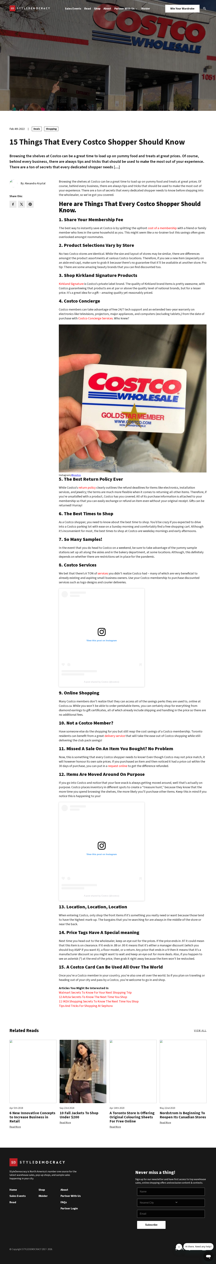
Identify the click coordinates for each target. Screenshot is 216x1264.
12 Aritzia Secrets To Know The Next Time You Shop (93, 997)
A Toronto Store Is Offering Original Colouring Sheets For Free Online (132, 1117)
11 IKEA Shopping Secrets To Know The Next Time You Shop (99, 1001)
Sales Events (73, 9)
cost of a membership (162, 228)
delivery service (115, 736)
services (103, 573)
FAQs (64, 1202)
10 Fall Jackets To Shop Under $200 (79, 1115)
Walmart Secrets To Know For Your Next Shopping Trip (95, 992)
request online (117, 766)
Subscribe (151, 1224)
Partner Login (69, 1208)
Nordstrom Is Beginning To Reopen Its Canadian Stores (183, 1115)
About (107, 9)
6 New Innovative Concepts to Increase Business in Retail (32, 1117)
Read (87, 9)
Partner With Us (124, 9)
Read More (15, 1127)
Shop (97, 9)
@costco (76, 475)
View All (200, 1030)
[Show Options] (189, 1203)
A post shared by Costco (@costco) (101, 682)
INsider (145, 9)
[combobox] (157, 1203)
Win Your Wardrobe (182, 9)
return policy (87, 487)
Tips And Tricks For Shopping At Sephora (86, 1006)
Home (13, 1190)
